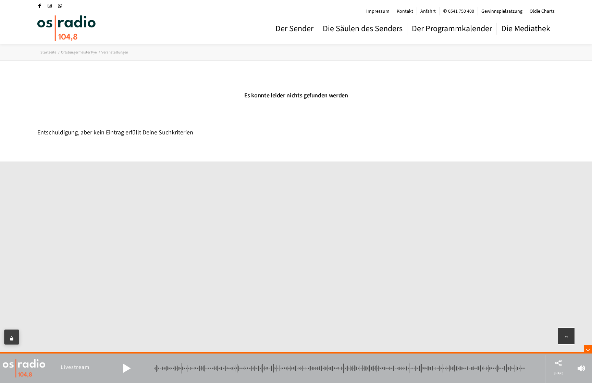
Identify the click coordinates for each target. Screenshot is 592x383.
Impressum (378, 11)
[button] (126, 368)
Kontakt (405, 11)
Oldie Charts (542, 11)
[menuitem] (378, 11)
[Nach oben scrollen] (566, 336)
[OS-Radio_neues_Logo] (66, 28)
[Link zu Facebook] (39, 6)
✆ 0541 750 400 (458, 11)
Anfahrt (428, 11)
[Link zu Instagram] (50, 6)
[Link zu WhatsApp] (60, 6)
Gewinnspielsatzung (501, 11)
